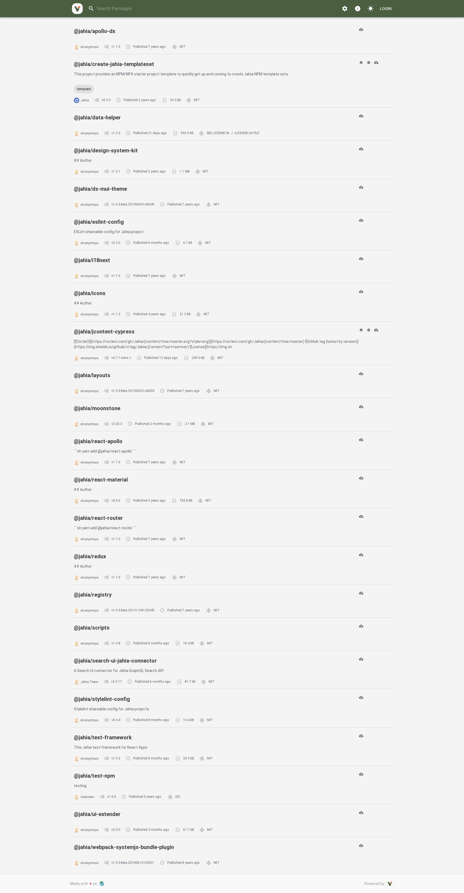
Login (386, 8)
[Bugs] (368, 62)
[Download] (361, 29)
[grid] (232, 445)
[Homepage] (361, 62)
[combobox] (215, 8)
